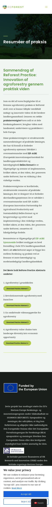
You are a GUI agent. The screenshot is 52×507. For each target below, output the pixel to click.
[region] (26, 486)
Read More (17, 488)
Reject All (26, 501)
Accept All (26, 494)
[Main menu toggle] (46, 7)
